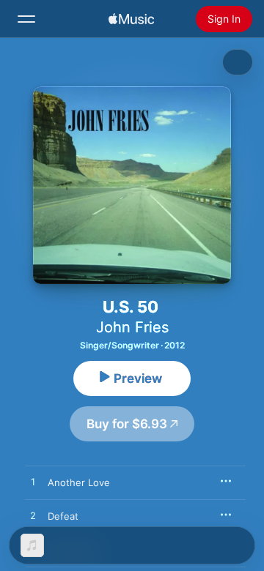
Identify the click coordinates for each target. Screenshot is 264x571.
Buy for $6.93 (127, 424)
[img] (131, 19)
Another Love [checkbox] (79, 482)
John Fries (132, 327)
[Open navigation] (26, 19)
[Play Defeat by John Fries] (33, 516)
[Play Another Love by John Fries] (33, 482)
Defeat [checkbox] (63, 516)
